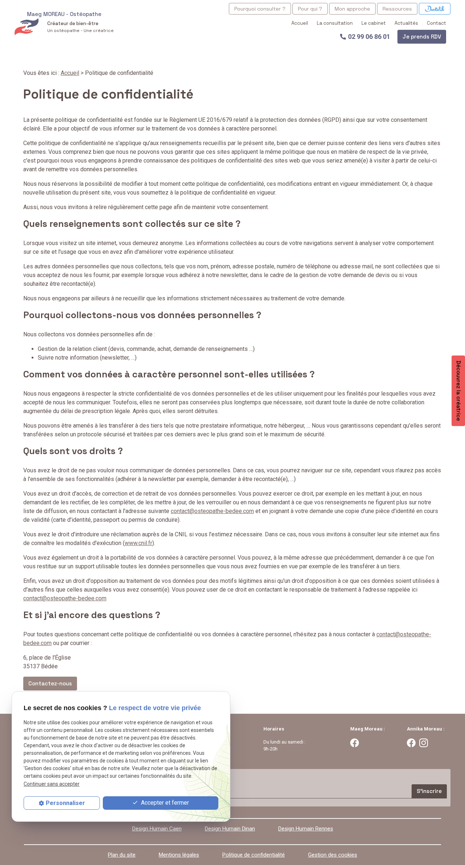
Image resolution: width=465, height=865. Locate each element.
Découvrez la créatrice (458, 390)
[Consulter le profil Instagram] (423, 742)
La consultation (335, 23)
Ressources (397, 8)
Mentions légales (179, 855)
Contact (436, 23)
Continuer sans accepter (52, 784)
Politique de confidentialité (253, 855)
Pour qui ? (310, 8)
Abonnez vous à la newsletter (56, 776)
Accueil (299, 23)
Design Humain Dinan (230, 828)
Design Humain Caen (157, 828)
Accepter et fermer (164, 802)
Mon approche (352, 8)
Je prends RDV (422, 36)
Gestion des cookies (332, 855)
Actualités (406, 23)
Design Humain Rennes (305, 828)
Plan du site (122, 855)
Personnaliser (65, 803)
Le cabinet (373, 23)
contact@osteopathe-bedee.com (212, 511)
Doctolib (434, 8)
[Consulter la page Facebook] (354, 742)
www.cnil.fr (138, 543)
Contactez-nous (50, 683)
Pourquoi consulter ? (260, 8)
